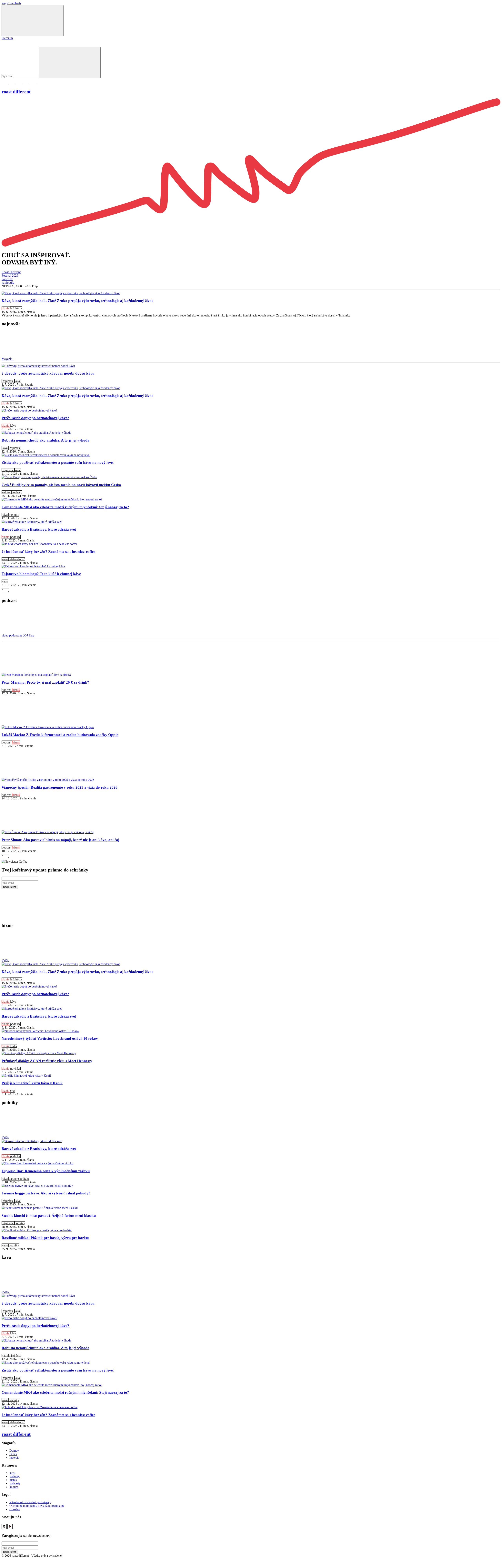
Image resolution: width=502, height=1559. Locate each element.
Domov (14, 1450)
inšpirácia (16, 308)
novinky (17, 492)
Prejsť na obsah (11, 3)
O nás (13, 1454)
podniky (15, 537)
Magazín (7, 358)
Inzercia (14, 1457)
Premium (7, 38)
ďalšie (6, 960)
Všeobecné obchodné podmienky (30, 1502)
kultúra (6, 492)
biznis (6, 308)
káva (18, 381)
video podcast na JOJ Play (18, 635)
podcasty (14, 1483)
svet (12, 1090)
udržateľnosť (17, 559)
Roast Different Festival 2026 (11, 273)
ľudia (13, 1046)
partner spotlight (19, 1178)
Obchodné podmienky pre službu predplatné (36, 1505)
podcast (7, 689)
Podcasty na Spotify (8, 280)
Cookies (14, 1509)
